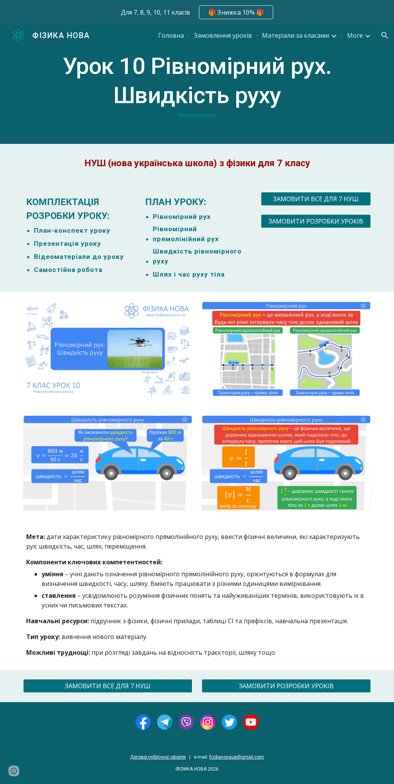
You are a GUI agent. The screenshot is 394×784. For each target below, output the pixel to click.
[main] (197, 84)
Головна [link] (171, 35)
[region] (197, 12)
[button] (385, 35)
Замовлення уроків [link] (223, 35)
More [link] (355, 35)
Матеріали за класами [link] (295, 35)
